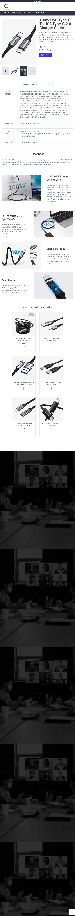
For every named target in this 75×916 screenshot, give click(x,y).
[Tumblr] (48, 50)
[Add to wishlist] (24, 348)
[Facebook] (39, 50)
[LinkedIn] (50, 50)
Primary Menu (71, 6)
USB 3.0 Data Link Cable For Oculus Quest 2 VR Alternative (23, 341)
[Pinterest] (45, 50)
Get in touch (45, 55)
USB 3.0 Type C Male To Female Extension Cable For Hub (23, 426)
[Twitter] (42, 50)
